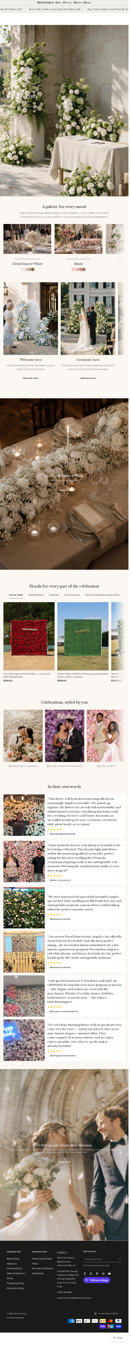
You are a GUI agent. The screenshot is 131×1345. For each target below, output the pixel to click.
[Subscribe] (120, 1259)
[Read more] (64, 1155)
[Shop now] (64, 110)
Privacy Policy (14, 1268)
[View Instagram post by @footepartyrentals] (24, 907)
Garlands (54, 595)
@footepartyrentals (60, 919)
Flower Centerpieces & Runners (102, 595)
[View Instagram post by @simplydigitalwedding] (24, 815)
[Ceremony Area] (88, 318)
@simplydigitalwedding (62, 834)
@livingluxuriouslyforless (63, 1055)
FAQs (35, 1263)
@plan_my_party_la (60, 880)
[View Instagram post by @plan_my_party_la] (24, 861)
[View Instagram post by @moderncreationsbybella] (24, 996)
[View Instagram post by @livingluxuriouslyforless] (24, 1040)
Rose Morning (20, 1313)
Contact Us (62, 1252)
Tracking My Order (42, 1258)
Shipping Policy (15, 1283)
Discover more (30, 378)
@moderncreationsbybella (64, 1011)
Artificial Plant (36, 595)
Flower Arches (72, 595)
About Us (12, 1263)
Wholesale (38, 1273)
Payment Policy (15, 1288)
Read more (64, 1161)
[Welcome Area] (30, 318)
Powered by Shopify (15, 1318)
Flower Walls (16, 595)
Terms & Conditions (42, 1268)
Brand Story (13, 1258)
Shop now (12, 122)
